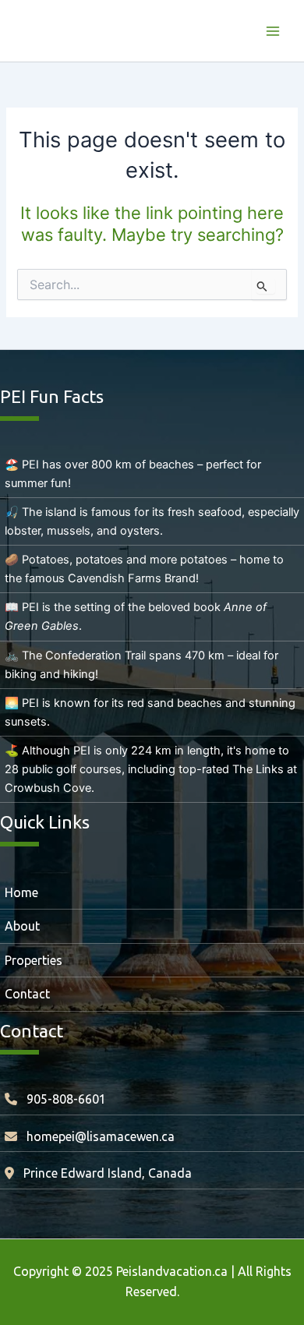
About (22, 926)
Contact (27, 994)
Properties (33, 960)
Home (21, 892)
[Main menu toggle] (272, 30)
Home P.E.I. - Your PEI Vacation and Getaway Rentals (127, 30)
